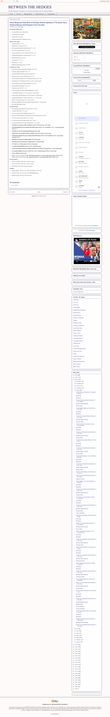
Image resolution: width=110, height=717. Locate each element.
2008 (76, 678)
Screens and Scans (77, 351)
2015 (76, 662)
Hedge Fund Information (79, 361)
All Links (18, 14)
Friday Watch (79, 406)
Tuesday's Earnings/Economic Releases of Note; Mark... (85, 400)
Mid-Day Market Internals (82, 403)
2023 (76, 644)
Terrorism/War (76, 307)
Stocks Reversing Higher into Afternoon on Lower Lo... (86, 472)
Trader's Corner (76, 333)
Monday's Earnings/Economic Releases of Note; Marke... (85, 523)
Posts (76, 57)
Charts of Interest (77, 359)
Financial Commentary (78, 317)
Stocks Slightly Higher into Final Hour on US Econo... (85, 408)
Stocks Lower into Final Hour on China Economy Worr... (85, 424)
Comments (77, 59)
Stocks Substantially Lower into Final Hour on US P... (86, 611)
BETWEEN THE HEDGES (30, 6)
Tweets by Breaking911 (78, 292)
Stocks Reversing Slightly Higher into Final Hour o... (86, 440)
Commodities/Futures (78, 341)
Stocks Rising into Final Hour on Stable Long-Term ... (85, 497)
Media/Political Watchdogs (79, 310)
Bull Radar (78, 398)
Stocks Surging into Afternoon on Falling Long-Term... (85, 563)
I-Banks (75, 320)
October (78, 386)
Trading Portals (76, 343)
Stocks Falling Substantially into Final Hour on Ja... (86, 591)
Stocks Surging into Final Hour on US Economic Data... (85, 531)
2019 (76, 653)
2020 (76, 651)
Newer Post (12, 192)
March (78, 637)
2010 (76, 673)
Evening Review (51, 14)
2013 (76, 666)
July (77, 628)
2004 (76, 686)
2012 (76, 669)
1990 (76, 689)
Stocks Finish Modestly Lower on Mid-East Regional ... (86, 456)
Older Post (65, 192)
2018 (76, 656)
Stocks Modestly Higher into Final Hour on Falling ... (86, 547)
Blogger (57, 714)
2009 (76, 675)
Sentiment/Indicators (78, 338)
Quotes (74, 353)
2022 (76, 647)
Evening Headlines (80, 608)
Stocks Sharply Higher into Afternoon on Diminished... (85, 579)
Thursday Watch (80, 422)
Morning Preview (28, 14)
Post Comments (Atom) (41, 196)
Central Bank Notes (77, 328)
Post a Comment (15, 185)
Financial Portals (77, 315)
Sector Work (76, 346)
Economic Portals (77, 323)
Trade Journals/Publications (79, 348)
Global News (76, 300)
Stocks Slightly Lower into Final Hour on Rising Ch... (85, 481)
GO (94, 80)
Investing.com (95, 225)
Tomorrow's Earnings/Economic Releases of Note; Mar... (86, 416)
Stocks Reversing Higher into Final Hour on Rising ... (86, 515)
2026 (76, 375)
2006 (76, 682)
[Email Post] (21, 26)
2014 (76, 664)
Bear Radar (78, 395)
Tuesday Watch (79, 437)
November (78, 383)
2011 (76, 671)
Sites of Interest (76, 364)
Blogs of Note (76, 366)
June (77, 631)
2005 (76, 684)
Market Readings (77, 330)
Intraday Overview (40, 14)
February (78, 639)
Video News (76, 305)
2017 (76, 658)
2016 (76, 660)
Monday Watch (79, 469)
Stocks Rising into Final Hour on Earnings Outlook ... (86, 392)
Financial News (76, 312)
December (78, 381)
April (77, 635)
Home (11, 14)
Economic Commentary (78, 325)
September (79, 388)
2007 (76, 680)
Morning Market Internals (82, 526)
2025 (76, 377)
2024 (76, 379)
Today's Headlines (80, 513)
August (78, 390)
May (77, 633)
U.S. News (75, 302)
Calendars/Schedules (78, 335)
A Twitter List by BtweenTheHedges (87, 230)
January (78, 642)
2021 (76, 649)
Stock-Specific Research (78, 356)
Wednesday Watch (80, 479)
